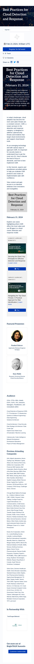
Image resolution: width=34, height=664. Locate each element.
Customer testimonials (18, 651)
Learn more (13, 263)
